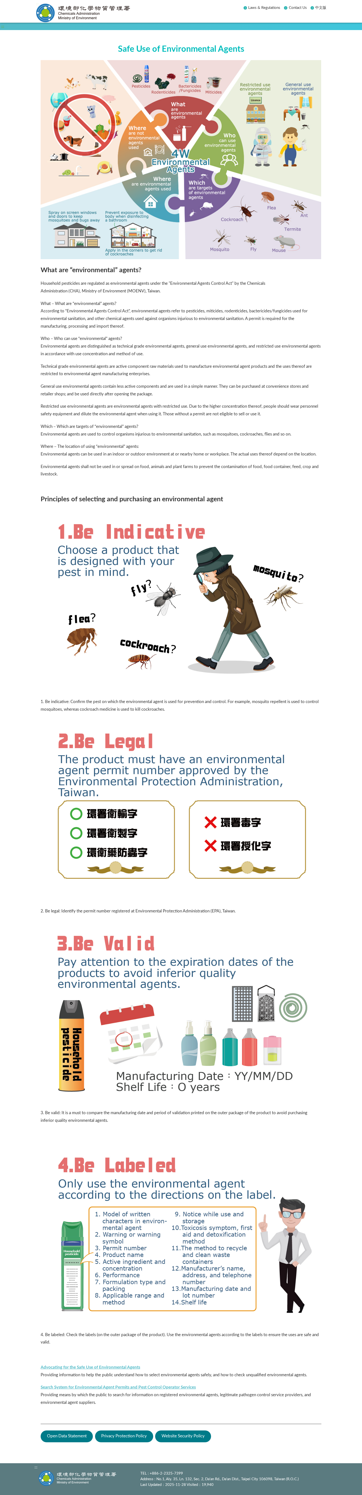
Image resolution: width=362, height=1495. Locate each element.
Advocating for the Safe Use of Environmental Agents (90, 1367)
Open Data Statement (67, 1436)
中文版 (320, 8)
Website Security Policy (183, 1436)
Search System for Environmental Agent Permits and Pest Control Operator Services (118, 1387)
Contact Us (298, 8)
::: (37, 4)
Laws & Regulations (264, 8)
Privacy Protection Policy (124, 1436)
